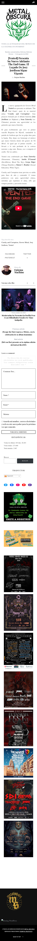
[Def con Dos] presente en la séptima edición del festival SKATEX (18, 342)
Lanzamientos (15, 52)
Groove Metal (24, 242)
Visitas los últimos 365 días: (13, 443)
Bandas (7, 52)
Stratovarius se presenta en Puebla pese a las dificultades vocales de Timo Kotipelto (18, 317)
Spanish (10, 476)
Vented (10, 245)
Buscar (6, 457)
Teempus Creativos (26, 931)
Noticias (23, 52)
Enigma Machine (19, 77)
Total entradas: (8, 448)
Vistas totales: (8, 445)
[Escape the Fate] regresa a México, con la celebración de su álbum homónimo (18, 332)
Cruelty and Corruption (9, 242)
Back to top (17, 937)
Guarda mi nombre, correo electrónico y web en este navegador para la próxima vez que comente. (18, 424)
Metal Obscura (29, 929)
